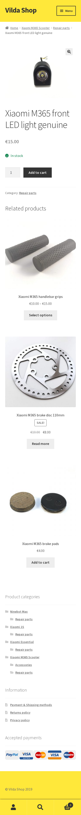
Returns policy (20, 712)
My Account (13, 807)
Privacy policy (20, 720)
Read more (40, 443)
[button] (69, 51)
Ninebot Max (19, 612)
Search (40, 807)
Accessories (23, 665)
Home (14, 28)
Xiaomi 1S (17, 627)
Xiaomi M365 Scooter (36, 28)
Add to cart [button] (41, 562)
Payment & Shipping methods (31, 705)
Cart (62, 803)
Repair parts (61, 28)
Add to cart (38, 172)
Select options (40, 315)
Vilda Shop (20, 10)
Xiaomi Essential (22, 642)
